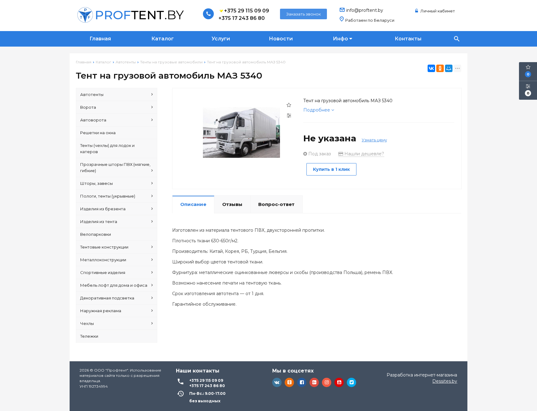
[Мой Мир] (448, 68)
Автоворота (93, 119)
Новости (281, 39)
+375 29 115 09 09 (246, 11)
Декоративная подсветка (107, 297)
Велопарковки (95, 234)
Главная (100, 39)
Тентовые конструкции (104, 246)
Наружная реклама (100, 310)
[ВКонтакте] (431, 68)
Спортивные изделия (102, 272)
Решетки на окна (98, 132)
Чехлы (87, 323)
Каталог (162, 39)
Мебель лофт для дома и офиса (113, 285)
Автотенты (91, 94)
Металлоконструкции (103, 259)
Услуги (221, 39)
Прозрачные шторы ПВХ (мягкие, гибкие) (115, 167)
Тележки (89, 336)
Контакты (408, 39)
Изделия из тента (98, 221)
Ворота (88, 107)
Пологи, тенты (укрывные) (107, 196)
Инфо (341, 39)
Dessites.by (444, 381)
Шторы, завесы (96, 183)
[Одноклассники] (440, 68)
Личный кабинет (437, 10)
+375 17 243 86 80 (241, 18)
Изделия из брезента (103, 208)
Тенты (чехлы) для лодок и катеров (107, 148)
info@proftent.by (364, 10)
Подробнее (317, 110)
